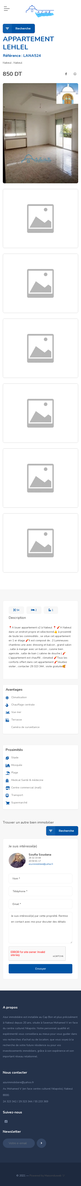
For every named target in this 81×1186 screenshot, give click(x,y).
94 (17, 610)
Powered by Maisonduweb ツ (47, 1175)
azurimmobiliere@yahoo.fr (18, 1082)
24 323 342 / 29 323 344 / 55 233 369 (25, 1101)
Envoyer (40, 969)
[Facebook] (66, 74)
